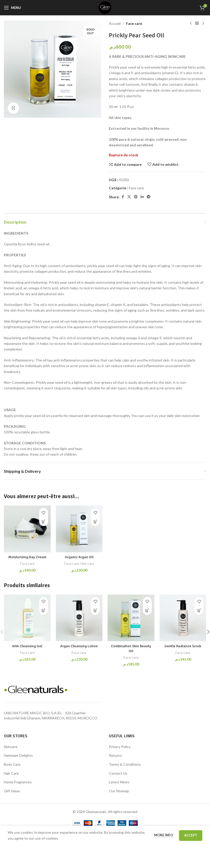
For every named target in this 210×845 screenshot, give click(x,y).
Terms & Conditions (125, 764)
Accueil (115, 23)
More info (164, 835)
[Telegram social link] (148, 196)
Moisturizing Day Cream (27, 557)
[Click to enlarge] (13, 108)
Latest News (119, 782)
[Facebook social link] (123, 196)
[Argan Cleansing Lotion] (79, 618)
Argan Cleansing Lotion (79, 646)
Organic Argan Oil (79, 557)
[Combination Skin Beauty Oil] (131, 618)
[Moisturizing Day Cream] (27, 529)
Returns (115, 755)
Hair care (87, 564)
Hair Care (11, 773)
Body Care (12, 764)
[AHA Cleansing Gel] (27, 618)
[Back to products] (197, 23)
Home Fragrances (18, 782)
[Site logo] (105, 7)
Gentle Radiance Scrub (182, 646)
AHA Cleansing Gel (27, 646)
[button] (43, 521)
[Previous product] (191, 23)
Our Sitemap (119, 791)
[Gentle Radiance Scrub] (183, 618)
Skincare (10, 746)
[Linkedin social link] (142, 196)
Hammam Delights (18, 755)
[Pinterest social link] (135, 196)
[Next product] (203, 23)
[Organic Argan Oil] (79, 529)
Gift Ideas (12, 791)
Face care (134, 23)
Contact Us (118, 773)
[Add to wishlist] (43, 512)
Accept (190, 835)
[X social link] (129, 196)
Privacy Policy (120, 746)
